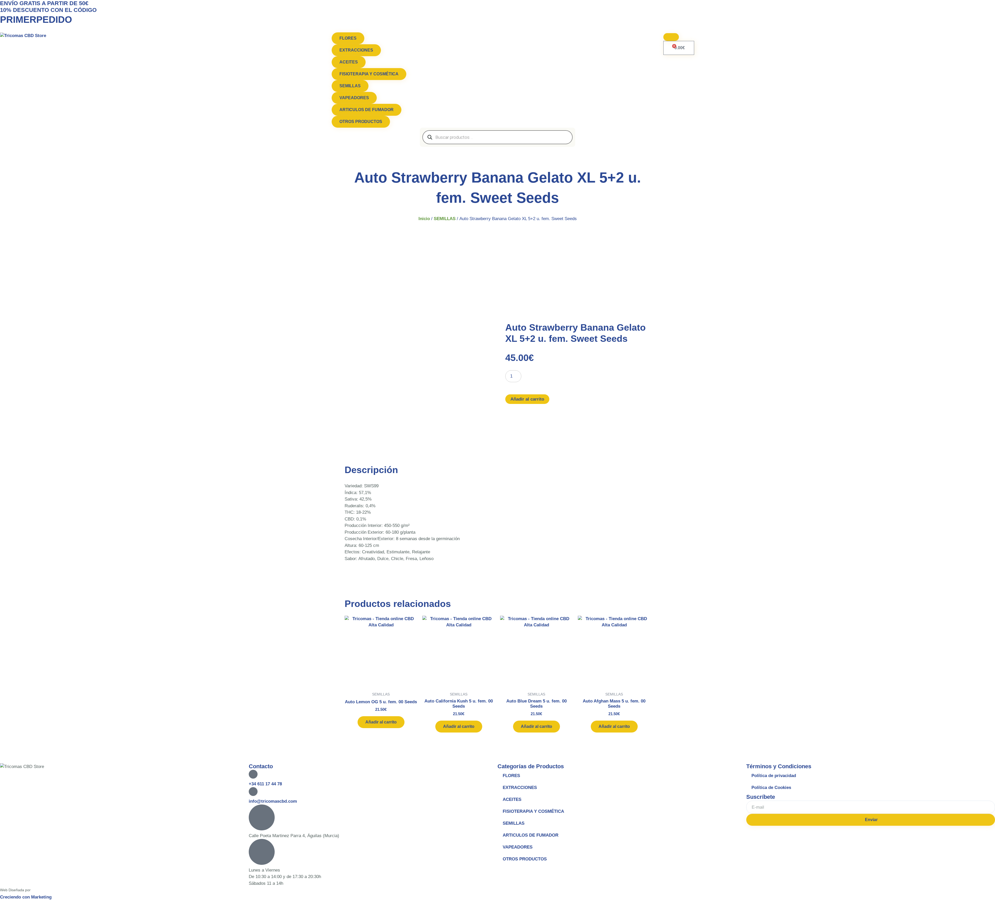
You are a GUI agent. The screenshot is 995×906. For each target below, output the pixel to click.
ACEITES (512, 799)
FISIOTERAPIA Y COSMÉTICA (533, 811)
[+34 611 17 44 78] (253, 774)
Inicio (424, 218)
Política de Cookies (771, 787)
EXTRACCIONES (520, 787)
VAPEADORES (517, 847)
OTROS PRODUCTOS (525, 859)
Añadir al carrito (527, 399)
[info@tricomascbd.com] (253, 791)
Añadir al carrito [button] (381, 722)
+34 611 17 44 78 (265, 783)
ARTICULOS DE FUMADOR (530, 835)
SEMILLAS (445, 218)
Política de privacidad (773, 775)
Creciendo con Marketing (26, 897)
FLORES (511, 775)
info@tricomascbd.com (273, 801)
